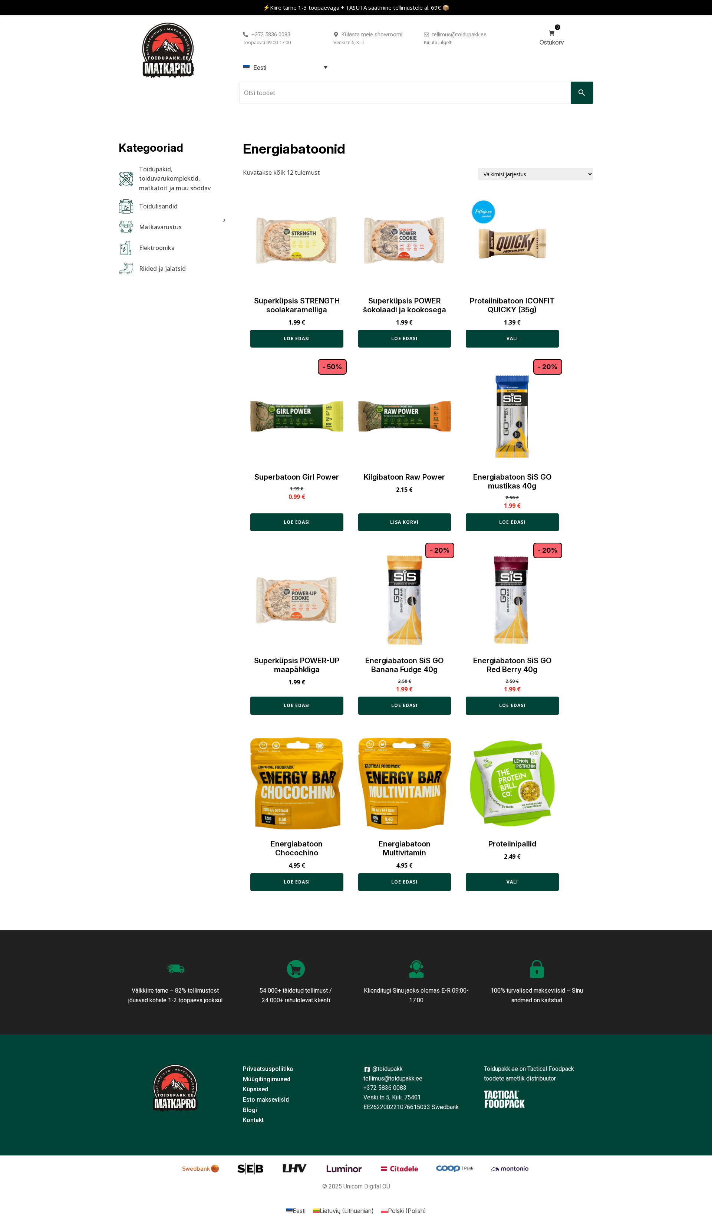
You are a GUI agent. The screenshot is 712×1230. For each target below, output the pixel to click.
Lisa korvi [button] (404, 522)
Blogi (250, 1110)
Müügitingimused (266, 1079)
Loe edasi (297, 338)
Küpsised (255, 1089)
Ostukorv (552, 35)
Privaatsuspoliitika (268, 1068)
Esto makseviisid (266, 1099)
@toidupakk (387, 1068)
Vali (512, 338)
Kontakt (253, 1120)
